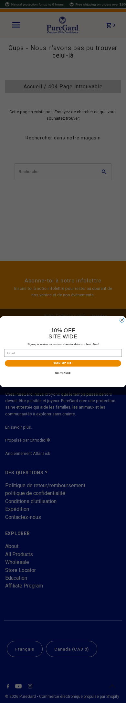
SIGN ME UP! (63, 363)
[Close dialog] (122, 320)
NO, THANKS (63, 373)
